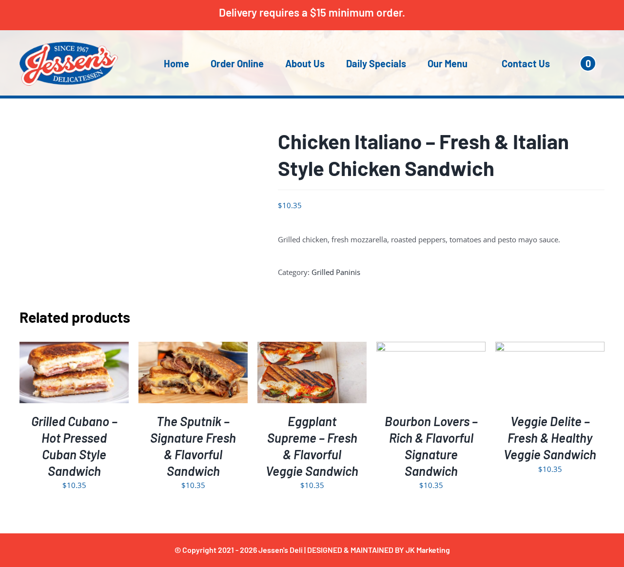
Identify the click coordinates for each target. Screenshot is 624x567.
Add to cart (53, 375)
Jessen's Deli (280, 549)
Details (104, 375)
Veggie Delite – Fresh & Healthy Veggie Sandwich (550, 437)
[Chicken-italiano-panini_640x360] (141, 196)
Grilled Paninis (336, 272)
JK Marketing (428, 549)
